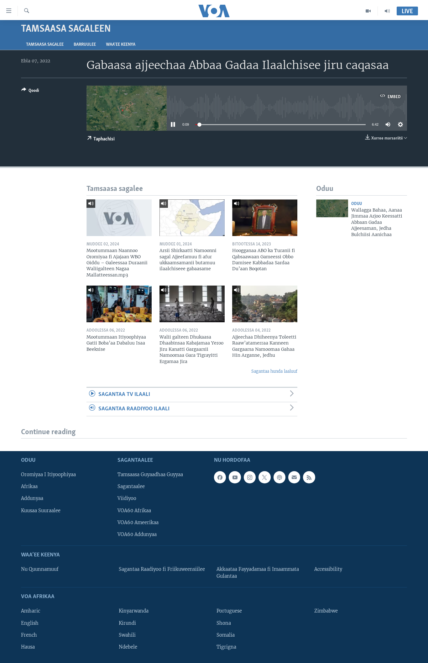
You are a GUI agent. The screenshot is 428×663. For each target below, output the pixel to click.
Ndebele (128, 647)
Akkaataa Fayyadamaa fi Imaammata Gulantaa (258, 572)
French (29, 635)
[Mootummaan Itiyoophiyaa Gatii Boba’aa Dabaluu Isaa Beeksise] (119, 304)
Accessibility (328, 569)
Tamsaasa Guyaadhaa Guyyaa (150, 475)
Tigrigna (226, 647)
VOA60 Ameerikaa (138, 522)
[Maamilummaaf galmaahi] (294, 477)
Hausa (28, 647)
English (30, 623)
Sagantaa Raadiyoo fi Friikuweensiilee (162, 569)
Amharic (30, 611)
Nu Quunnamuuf (40, 569)
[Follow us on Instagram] (250, 477)
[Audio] (387, 11)
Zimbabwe (326, 611)
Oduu (356, 204)
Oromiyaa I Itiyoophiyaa (48, 475)
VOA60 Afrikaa (134, 510)
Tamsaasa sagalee (45, 44)
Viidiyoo (126, 499)
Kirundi (127, 623)
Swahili (127, 635)
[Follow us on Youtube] (235, 477)
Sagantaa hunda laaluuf (274, 371)
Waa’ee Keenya (120, 44)
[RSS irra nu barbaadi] (309, 477)
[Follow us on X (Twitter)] (264, 477)
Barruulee (85, 44)
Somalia (226, 635)
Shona (224, 623)
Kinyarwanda (134, 611)
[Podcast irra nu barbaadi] (279, 477)
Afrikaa (29, 487)
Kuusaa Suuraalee (40, 510)
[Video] (368, 11)
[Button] (30, 91)
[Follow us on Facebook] (220, 477)
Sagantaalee (131, 487)
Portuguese (229, 611)
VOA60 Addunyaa (137, 534)
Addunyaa (32, 499)
